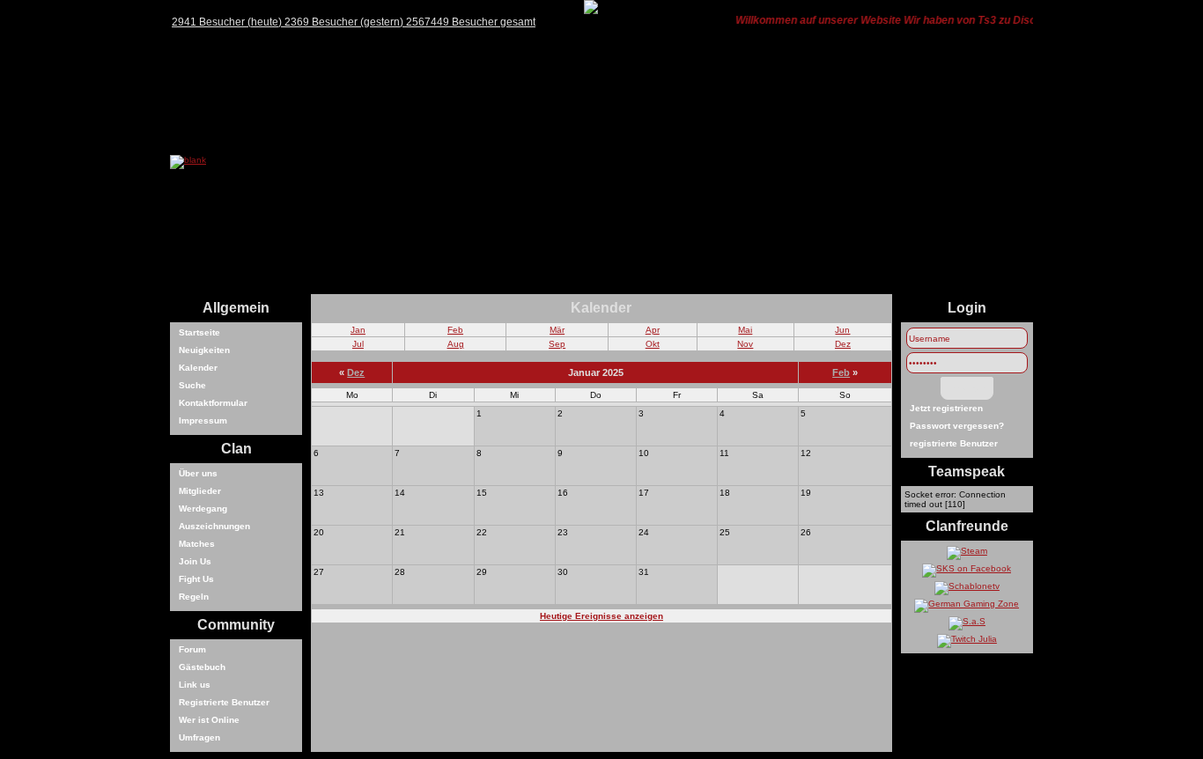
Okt (653, 344)
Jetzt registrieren (946, 408)
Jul (358, 344)
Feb (455, 330)
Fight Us (196, 579)
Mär (557, 330)
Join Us (195, 561)
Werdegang (203, 508)
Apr (653, 330)
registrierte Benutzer (954, 443)
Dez (843, 344)
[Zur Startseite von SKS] (188, 160)
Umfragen (199, 737)
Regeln (194, 596)
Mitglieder (200, 491)
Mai (745, 330)
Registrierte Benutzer (224, 702)
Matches (197, 544)
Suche (192, 385)
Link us (194, 684)
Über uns (198, 473)
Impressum (203, 420)
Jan (358, 330)
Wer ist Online (209, 720)
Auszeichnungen (214, 526)
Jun (842, 330)
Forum (192, 649)
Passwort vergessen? (957, 426)
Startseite (199, 332)
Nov (745, 344)
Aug (455, 344)
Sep (557, 344)
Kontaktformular (213, 403)
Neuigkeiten (204, 350)
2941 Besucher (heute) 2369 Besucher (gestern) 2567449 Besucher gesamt (353, 22)
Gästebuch (202, 667)
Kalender (198, 367)
